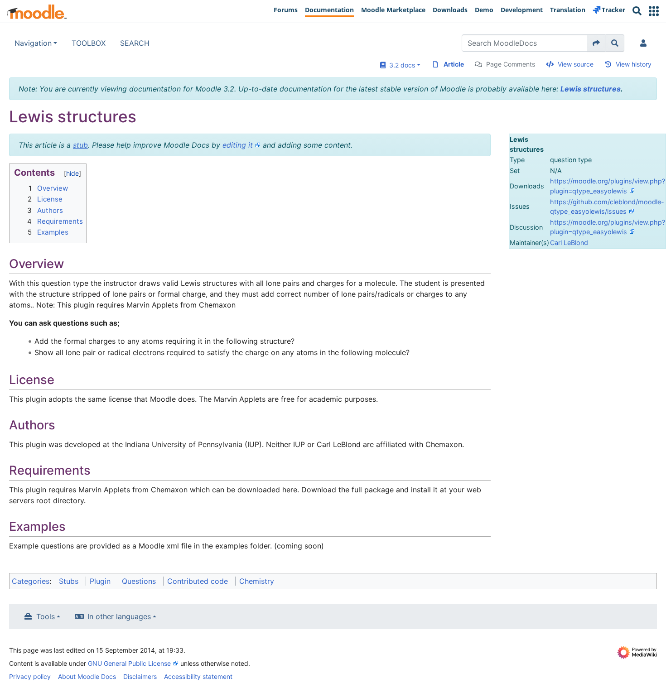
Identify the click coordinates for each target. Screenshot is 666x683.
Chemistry (256, 581)
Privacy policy (30, 676)
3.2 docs (400, 65)
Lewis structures (590, 88)
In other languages (119, 616)
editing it (237, 144)
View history (634, 64)
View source (576, 64)
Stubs (68, 581)
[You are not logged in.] (645, 43)
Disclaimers (140, 676)
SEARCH (135, 43)
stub (80, 144)
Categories (30, 581)
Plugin (100, 581)
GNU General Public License (129, 663)
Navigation (33, 43)
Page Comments (510, 64)
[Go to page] (596, 43)
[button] (653, 11)
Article (454, 64)
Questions (139, 581)
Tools (45, 616)
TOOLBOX (89, 43)
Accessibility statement (198, 676)
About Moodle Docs (87, 676)
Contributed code (197, 581)
